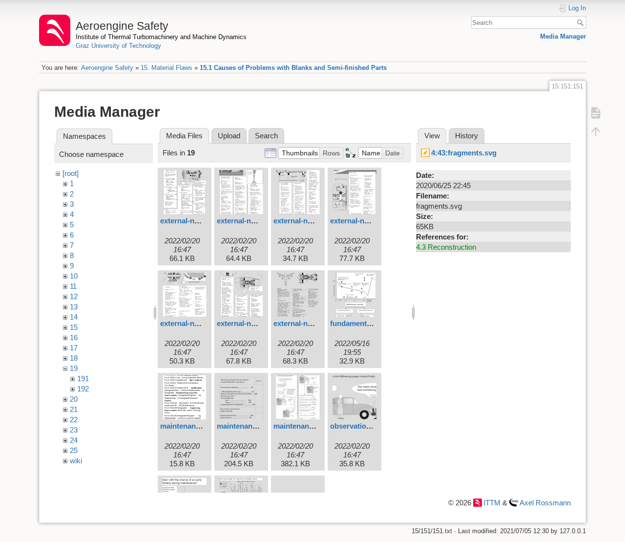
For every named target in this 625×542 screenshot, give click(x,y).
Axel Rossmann (545, 503)
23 (74, 430)
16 (74, 337)
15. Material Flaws (166, 67)
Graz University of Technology (118, 45)
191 (83, 378)
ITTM (491, 503)
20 (74, 399)
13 (74, 307)
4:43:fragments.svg (464, 153)
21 (74, 409)
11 (73, 286)
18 (74, 358)
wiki (76, 460)
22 (74, 419)
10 (74, 276)
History (466, 135)
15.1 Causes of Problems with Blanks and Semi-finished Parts (293, 67)
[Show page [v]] (595, 112)
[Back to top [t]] (595, 131)
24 (74, 440)
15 (74, 327)
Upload (229, 135)
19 (74, 368)
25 (74, 450)
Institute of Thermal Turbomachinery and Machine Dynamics (161, 37)
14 (74, 317)
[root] (70, 173)
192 (83, 389)
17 (74, 348)
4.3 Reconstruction (446, 247)
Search (581, 22)
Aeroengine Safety (107, 67)
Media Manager (563, 36)
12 (74, 296)
